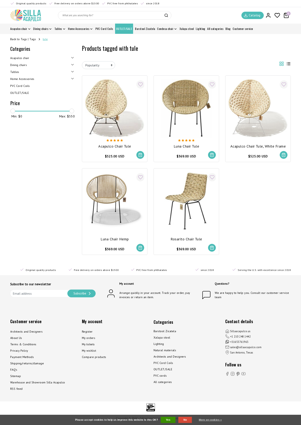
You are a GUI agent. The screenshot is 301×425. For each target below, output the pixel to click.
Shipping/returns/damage (27, 363)
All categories (163, 382)
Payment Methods (22, 357)
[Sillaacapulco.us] (25, 15)
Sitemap (15, 376)
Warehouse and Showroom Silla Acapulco (37, 382)
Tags (32, 39)
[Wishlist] (277, 15)
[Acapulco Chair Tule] (114, 108)
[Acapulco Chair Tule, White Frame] (258, 108)
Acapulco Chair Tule (114, 146)
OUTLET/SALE (163, 369)
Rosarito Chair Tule (186, 239)
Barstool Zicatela (165, 331)
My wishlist (89, 350)
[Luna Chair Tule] (186, 108)
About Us (16, 338)
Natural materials (165, 350)
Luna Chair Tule (186, 146)
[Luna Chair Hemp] (114, 201)
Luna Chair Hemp (115, 239)
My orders (88, 338)
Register (87, 331)
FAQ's (13, 370)
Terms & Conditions (23, 344)
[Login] (268, 15)
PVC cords (160, 375)
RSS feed (16, 389)
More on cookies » (210, 419)
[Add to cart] (140, 155)
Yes (168, 419)
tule (45, 39)
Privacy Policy (19, 350)
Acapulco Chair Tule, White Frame (258, 146)
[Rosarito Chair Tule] (186, 201)
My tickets (88, 344)
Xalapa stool (162, 337)
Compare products (94, 357)
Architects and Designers (26, 331)
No (185, 419)
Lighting (159, 344)
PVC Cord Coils (163, 363)
